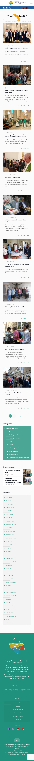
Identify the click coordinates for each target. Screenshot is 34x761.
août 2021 (9, 541)
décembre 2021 (11, 531)
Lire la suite (26, 61)
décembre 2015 (11, 582)
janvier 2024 (10, 507)
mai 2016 (9, 572)
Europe (11, 444)
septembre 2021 (11, 538)
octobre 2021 (10, 535)
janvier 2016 (9, 579)
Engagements (13, 451)
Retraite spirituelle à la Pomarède (14, 307)
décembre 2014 (11, 592)
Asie (10, 441)
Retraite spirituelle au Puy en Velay (15, 349)
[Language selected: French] (17, 729)
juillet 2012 (9, 623)
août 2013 (9, 609)
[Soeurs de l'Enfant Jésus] (17, 2)
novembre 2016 (11, 562)
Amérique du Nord (14, 435)
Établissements (13, 454)
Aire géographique (12, 428)
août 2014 (9, 599)
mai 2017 (8, 552)
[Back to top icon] (17, 740)
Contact (18, 720)
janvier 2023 (10, 521)
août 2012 (9, 619)
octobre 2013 (10, 606)
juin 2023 (9, 518)
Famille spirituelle (18, 716)
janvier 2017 (9, 558)
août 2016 (9, 565)
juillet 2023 (9, 514)
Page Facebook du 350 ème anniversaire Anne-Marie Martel (17, 690)
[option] (13, 729)
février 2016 (9, 575)
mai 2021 (9, 548)
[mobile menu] (31, 2)
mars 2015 (9, 589)
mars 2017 (9, 555)
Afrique (11, 432)
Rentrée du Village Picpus (12, 177)
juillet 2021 (9, 545)
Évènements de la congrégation (19, 458)
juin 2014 (8, 602)
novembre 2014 (11, 596)
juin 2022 (9, 528)
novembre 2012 (11, 616)
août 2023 (9, 511)
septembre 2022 (11, 524)
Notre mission (18, 713)
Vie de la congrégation (13, 448)
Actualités (18, 706)
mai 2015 (9, 585)
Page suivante (23, 416)
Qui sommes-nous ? (18, 709)
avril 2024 (9, 501)
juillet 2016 (9, 569)
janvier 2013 (9, 613)
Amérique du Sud (14, 438)
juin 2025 (9, 497)
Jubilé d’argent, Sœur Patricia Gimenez (16, 48)
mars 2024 (9, 504)
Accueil (18, 703)
